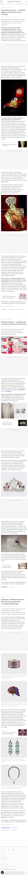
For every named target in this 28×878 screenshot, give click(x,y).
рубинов (21, 389)
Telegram (21, 301)
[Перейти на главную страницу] (14, 1)
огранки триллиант (13, 528)
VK (26, 301)
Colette (3, 560)
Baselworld (4, 817)
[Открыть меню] (1, 1)
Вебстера (9, 620)
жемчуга (8, 391)
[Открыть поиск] (26, 1)
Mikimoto (3, 383)
